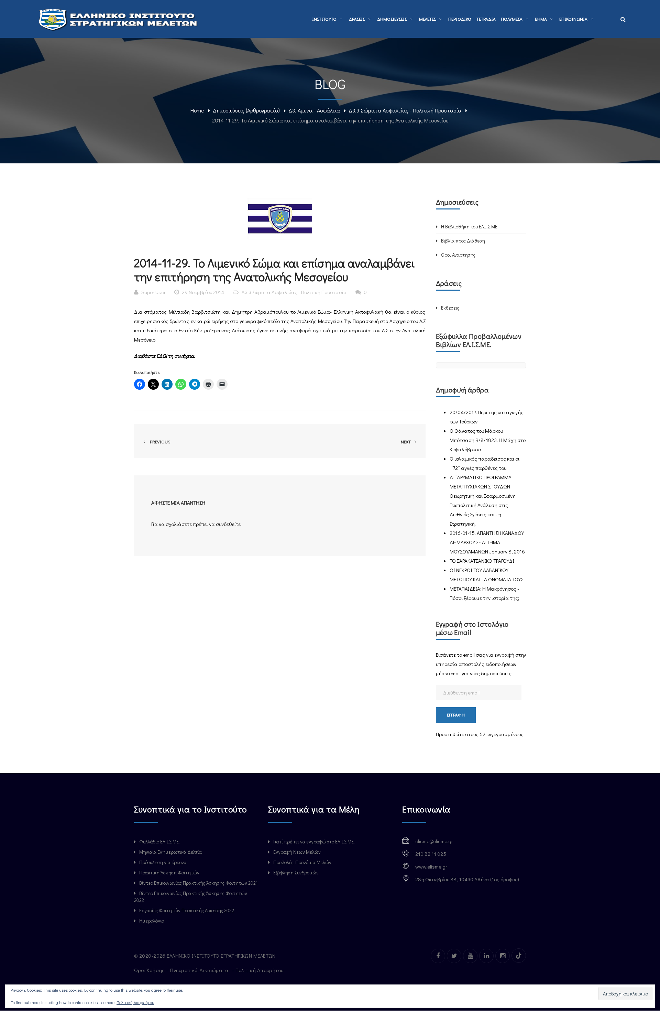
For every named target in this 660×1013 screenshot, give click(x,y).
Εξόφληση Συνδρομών (296, 872)
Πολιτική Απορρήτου (135, 1002)
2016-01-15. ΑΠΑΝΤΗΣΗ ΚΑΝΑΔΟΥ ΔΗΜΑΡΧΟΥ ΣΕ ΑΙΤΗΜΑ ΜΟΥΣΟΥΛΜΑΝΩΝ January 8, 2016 (487, 542)
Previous (159, 441)
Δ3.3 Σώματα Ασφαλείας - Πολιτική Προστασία (405, 110)
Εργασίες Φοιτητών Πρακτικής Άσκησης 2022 (186, 910)
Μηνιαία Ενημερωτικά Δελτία (170, 852)
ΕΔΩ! (162, 355)
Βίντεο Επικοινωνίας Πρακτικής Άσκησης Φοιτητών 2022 (190, 896)
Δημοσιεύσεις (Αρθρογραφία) (246, 110)
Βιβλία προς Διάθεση (463, 240)
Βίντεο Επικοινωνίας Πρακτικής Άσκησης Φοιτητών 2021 (198, 883)
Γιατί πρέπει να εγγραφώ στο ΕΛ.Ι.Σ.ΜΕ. (314, 841)
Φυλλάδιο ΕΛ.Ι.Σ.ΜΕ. (159, 841)
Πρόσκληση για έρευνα (163, 862)
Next (406, 441)
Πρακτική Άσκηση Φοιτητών (169, 872)
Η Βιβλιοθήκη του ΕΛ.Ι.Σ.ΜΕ (469, 226)
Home (197, 110)
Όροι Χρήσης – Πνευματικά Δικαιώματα (182, 970)
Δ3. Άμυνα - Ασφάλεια (314, 110)
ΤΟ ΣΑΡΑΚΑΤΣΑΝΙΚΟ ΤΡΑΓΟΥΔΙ (482, 560)
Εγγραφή (456, 715)
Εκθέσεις (450, 307)
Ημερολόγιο (151, 920)
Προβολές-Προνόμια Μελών (302, 862)
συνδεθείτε (228, 523)
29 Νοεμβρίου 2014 (203, 292)
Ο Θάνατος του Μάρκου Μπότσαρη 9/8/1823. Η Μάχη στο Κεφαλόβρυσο (488, 440)
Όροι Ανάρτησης (458, 254)
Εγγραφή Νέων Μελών (297, 852)
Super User (153, 292)
